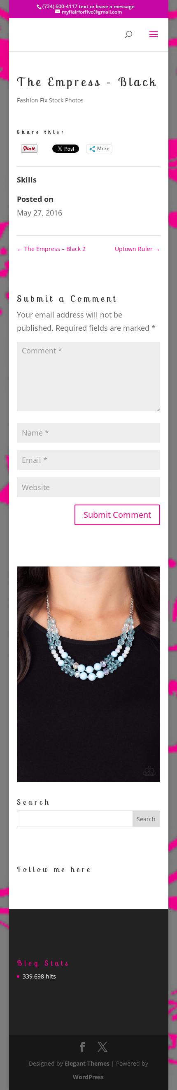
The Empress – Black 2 (51, 249)
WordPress (88, 1077)
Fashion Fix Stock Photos (50, 100)
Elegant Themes (87, 1063)
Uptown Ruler (137, 249)
